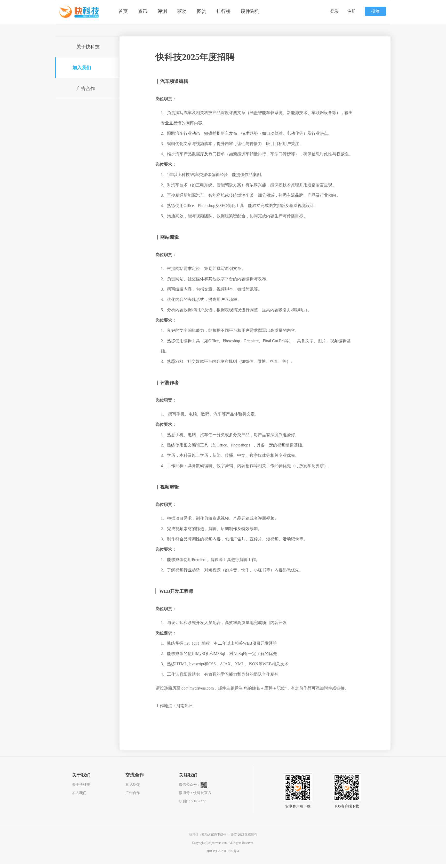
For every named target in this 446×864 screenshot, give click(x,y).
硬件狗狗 (250, 11)
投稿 (375, 11)
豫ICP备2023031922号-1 (223, 851)
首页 (123, 11)
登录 (334, 11)
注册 (351, 11)
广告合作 (85, 88)
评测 (162, 11)
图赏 (201, 11)
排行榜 (223, 11)
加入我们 (82, 67)
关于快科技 (88, 46)
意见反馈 (132, 785)
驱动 (182, 11)
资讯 (142, 11)
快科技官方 (202, 793)
